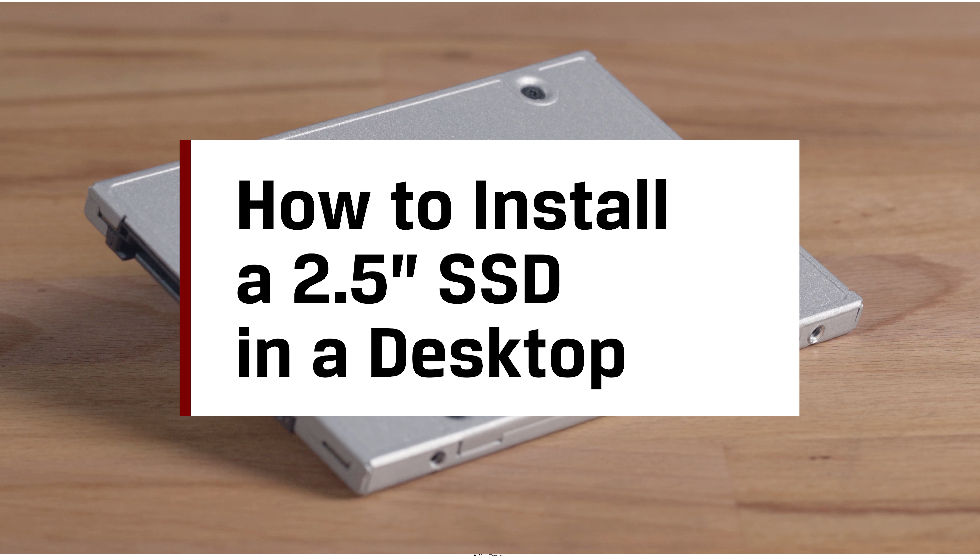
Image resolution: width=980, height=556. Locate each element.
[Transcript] (951, 544)
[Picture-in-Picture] (961, 544)
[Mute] (924, 544)
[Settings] (942, 544)
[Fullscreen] (970, 544)
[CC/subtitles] (933, 544)
